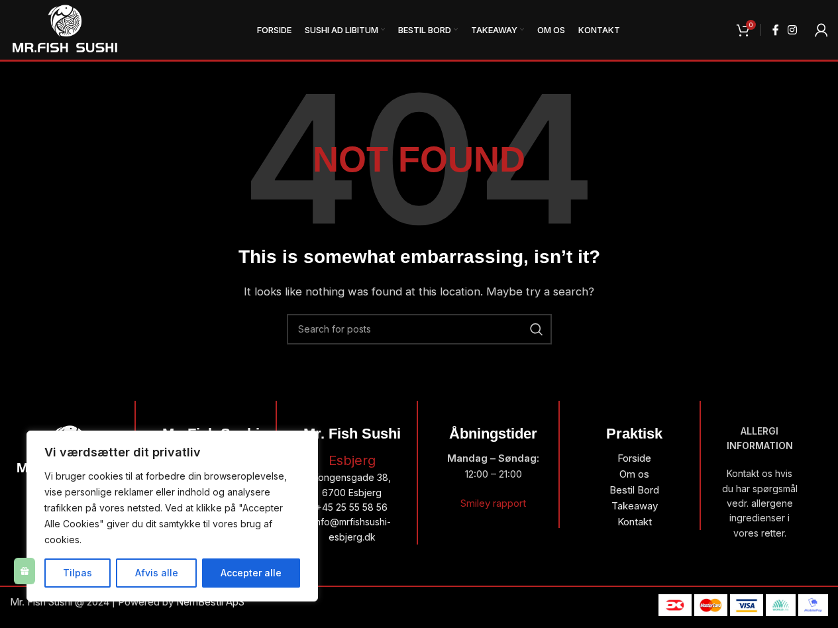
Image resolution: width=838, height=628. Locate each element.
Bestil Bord (634, 490)
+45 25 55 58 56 (352, 507)
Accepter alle (251, 572)
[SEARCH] (536, 329)
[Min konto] (821, 30)
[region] (172, 516)
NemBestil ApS (210, 602)
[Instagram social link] (793, 30)
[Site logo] (65, 29)
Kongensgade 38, (352, 477)
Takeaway (634, 505)
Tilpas (77, 572)
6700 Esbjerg (352, 492)
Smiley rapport (493, 503)
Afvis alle (156, 572)
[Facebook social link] (776, 30)
